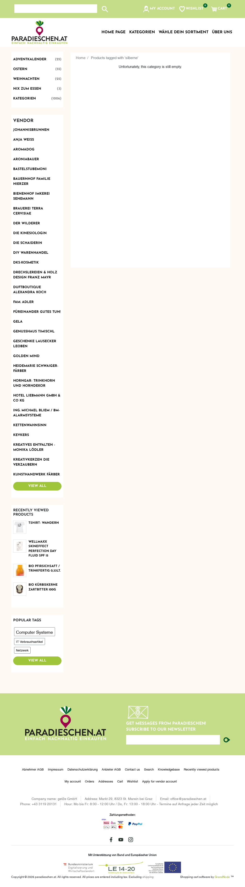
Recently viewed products (201, 769)
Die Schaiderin (27, 243)
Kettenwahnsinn (29, 425)
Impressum (55, 769)
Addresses (105, 781)
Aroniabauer (26, 159)
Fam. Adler (23, 302)
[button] (159, 9)
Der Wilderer (26, 223)
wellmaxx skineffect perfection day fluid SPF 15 (42, 548)
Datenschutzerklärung (82, 769)
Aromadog (23, 149)
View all (37, 486)
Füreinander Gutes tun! (37, 312)
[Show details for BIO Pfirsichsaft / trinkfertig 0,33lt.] (20, 570)
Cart (120, 781)
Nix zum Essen (37, 89)
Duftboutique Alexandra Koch (29, 290)
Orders (89, 781)
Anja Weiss (23, 140)
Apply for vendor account (159, 781)
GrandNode (222, 876)
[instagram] (131, 840)
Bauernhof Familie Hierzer (31, 181)
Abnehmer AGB (33, 769)
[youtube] (121, 840)
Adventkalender (37, 59)
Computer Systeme (34, 632)
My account (73, 781)
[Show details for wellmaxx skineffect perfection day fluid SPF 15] (20, 546)
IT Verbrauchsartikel (29, 641)
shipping (148, 876)
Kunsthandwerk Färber (36, 474)
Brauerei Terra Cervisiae (28, 211)
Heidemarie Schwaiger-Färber (35, 368)
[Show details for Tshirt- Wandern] (20, 527)
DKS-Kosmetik (26, 262)
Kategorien (37, 98)
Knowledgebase (169, 769)
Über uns (222, 32)
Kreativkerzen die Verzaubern (31, 462)
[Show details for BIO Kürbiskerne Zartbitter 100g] (20, 589)
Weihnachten (37, 79)
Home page (113, 32)
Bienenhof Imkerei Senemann (31, 196)
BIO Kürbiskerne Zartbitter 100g (43, 587)
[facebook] (111, 840)
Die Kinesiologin (30, 233)
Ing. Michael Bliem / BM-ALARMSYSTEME (36, 413)
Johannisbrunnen (31, 130)
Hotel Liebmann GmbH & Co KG (36, 398)
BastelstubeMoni (30, 169)
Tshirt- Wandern (43, 522)
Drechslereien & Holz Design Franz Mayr (35, 275)
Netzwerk (22, 650)
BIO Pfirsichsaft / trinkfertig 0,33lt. (44, 569)
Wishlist (132, 781)
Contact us (132, 769)
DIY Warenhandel (30, 253)
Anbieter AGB (111, 769)
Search (149, 769)
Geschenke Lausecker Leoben (34, 344)
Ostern (37, 69)
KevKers (21, 435)
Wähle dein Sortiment (183, 32)
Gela (17, 322)
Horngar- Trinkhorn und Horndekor (34, 383)
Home (80, 57)
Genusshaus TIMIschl (34, 331)
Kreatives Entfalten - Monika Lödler (34, 447)
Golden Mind (26, 356)
